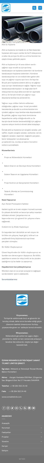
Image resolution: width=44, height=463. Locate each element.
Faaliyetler (6, 432)
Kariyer (5, 446)
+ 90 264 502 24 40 (19, 386)
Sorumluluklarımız (9, 279)
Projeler (5, 437)
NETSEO (22, 459)
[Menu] (40, 8)
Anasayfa (5, 423)
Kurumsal (6, 428)
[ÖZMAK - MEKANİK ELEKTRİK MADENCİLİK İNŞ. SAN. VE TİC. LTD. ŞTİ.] (15, 8)
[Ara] (34, 8)
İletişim (5, 450)
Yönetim (5, 441)
